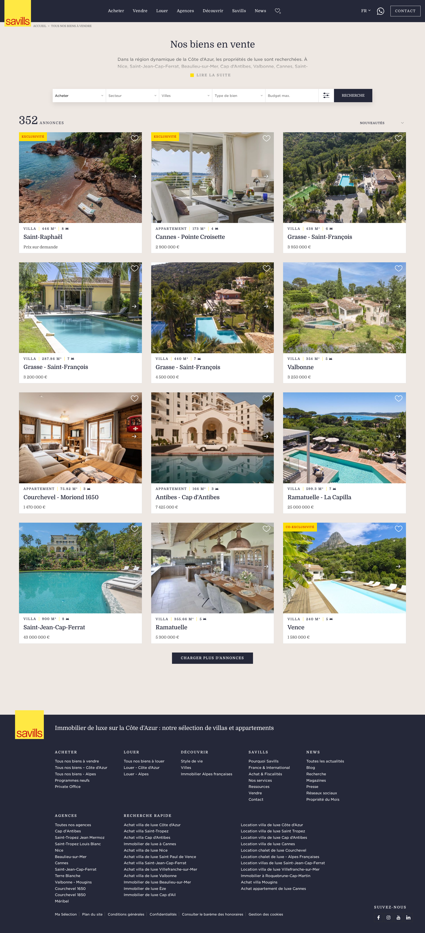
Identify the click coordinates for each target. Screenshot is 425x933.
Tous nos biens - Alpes (75, 774)
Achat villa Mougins (259, 882)
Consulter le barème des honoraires (212, 914)
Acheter (116, 11)
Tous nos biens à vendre (77, 761)
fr (364, 11)
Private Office (68, 786)
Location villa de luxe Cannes (268, 843)
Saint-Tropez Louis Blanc (78, 843)
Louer (162, 11)
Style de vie (192, 761)
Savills (239, 11)
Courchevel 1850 (70, 894)
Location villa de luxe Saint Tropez (273, 831)
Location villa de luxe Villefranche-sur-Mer (280, 869)
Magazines (316, 780)
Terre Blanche (67, 875)
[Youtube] (398, 917)
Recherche (353, 95)
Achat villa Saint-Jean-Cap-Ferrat (155, 862)
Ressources (259, 786)
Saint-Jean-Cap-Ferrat (76, 869)
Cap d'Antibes (68, 831)
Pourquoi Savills (263, 761)
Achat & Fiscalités (265, 774)
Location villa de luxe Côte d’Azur (272, 824)
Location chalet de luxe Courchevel (273, 850)
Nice (59, 850)
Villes (186, 767)
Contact (405, 11)
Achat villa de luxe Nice (146, 850)
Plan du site (92, 914)
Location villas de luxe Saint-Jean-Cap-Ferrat (283, 862)
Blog (310, 767)
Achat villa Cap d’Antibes (147, 837)
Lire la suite (214, 75)
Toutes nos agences (73, 824)
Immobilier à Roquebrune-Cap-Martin (275, 875)
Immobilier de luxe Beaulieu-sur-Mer (157, 882)
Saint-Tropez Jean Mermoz (79, 837)
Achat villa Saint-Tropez (146, 831)
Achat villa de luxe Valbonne (150, 875)
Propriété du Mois (322, 799)
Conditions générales (126, 914)
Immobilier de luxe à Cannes (150, 843)
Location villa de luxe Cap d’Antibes (274, 837)
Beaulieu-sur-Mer (71, 856)
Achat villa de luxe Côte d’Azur (152, 824)
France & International (269, 767)
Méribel (62, 901)
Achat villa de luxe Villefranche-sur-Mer (160, 869)
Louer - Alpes (136, 774)
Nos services (260, 780)
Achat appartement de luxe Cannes (273, 888)
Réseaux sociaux (321, 793)
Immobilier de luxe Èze (145, 888)
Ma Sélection (66, 914)
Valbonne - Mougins (73, 882)
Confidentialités (163, 914)
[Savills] (17, 13)
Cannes (61, 862)
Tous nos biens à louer (144, 761)
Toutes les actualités (325, 761)
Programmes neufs (72, 780)
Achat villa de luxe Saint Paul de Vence (160, 856)
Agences (185, 11)
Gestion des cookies (266, 914)
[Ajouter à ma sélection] (134, 138)
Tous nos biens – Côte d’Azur (81, 767)
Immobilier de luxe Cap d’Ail (150, 894)
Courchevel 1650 (70, 888)
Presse (312, 786)
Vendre (140, 11)
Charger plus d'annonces (212, 658)
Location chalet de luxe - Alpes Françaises (280, 856)
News (260, 11)
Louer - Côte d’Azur (142, 767)
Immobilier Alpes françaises (206, 774)
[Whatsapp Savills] (380, 11)
